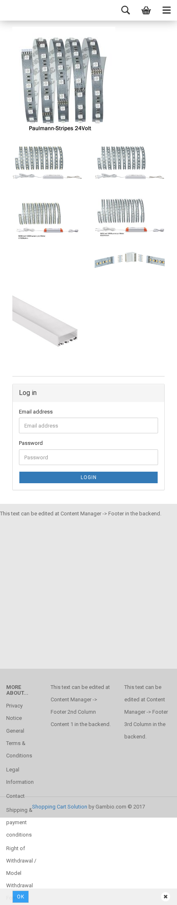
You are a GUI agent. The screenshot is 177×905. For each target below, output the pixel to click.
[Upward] (22, 893)
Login (89, 477)
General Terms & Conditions (19, 743)
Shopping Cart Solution (59, 807)
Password (31, 443)
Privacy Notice (14, 712)
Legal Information (20, 775)
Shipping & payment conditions (19, 822)
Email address (36, 412)
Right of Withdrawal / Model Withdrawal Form (21, 873)
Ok (20, 897)
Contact (15, 796)
